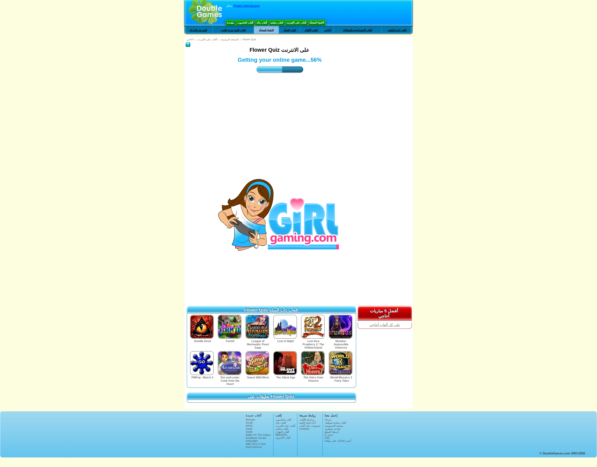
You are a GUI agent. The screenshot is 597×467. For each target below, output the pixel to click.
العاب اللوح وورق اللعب (233, 30)
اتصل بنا (329, 434)
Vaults (249, 431)
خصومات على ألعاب (310, 425)
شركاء (328, 419)
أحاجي (327, 30)
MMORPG (281, 434)
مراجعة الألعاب (307, 419)
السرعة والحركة (198, 30)
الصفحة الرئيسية (230, 39)
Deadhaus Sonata (256, 437)
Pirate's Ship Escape (247, 5)
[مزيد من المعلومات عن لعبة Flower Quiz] (188, 41)
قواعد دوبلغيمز (332, 428)
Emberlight (252, 441)
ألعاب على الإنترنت (296, 22)
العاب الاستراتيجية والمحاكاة (357, 30)
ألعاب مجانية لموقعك (335, 422)
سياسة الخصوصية (334, 425)
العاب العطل (289, 30)
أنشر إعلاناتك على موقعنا (338, 440)
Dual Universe (254, 447)
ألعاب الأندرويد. (283, 437)
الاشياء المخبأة (316, 22)
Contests (304, 428)
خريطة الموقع (332, 431)
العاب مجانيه (276, 22)
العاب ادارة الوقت (397, 30)
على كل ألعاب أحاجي (384, 325)
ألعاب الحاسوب (245, 22)
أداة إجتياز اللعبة (307, 422)
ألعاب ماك (262, 22)
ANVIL (249, 425)
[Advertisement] (280, 118)
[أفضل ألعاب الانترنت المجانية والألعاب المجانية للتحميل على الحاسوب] (205, 13)
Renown (250, 419)
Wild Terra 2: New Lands (256, 445)
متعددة (230, 22)
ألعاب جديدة (253, 415)
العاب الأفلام (311, 30)
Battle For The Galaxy (258, 434)
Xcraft (249, 422)
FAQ (327, 437)
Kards (249, 428)
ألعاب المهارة (282, 431)
